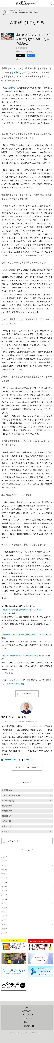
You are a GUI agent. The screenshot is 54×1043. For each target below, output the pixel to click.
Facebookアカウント (12, 760)
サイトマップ (27, 1018)
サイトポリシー (27, 1015)
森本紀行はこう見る (15, 10)
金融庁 (11, 88)
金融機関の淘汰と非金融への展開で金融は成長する (23, 634)
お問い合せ (27, 1022)
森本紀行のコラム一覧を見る (27, 767)
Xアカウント (29, 760)
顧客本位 (15, 72)
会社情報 (27, 1026)
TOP (27, 1007)
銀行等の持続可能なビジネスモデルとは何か (20, 655)
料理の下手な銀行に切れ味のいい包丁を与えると (22, 610)
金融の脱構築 (21, 48)
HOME (5, 10)
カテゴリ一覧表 (14, 841)
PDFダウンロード (29, 694)
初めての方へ (27, 1011)
